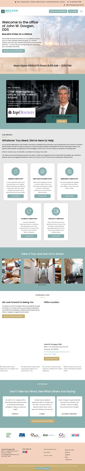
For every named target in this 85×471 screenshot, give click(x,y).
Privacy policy (46, 468)
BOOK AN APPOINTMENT (58, 11)
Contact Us (68, 459)
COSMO (42, 414)
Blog (66, 457)
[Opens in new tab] (21, 112)
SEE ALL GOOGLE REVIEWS (42, 421)
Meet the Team (69, 450)
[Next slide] (81, 271)
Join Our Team (48, 455)
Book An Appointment (50, 449)
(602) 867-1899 (76, 2)
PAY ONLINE (73, 11)
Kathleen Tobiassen (69, 414)
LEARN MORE (16, 196)
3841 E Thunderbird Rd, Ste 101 (75, 5)
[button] (42, 271)
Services (67, 452)
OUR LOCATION (51, 359)
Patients (67, 455)
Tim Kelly (15, 414)
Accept (38, 468)
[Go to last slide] (3, 271)
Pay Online (47, 452)
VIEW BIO (61, 121)
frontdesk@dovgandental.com (57, 352)
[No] (83, 467)
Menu (81, 11)
